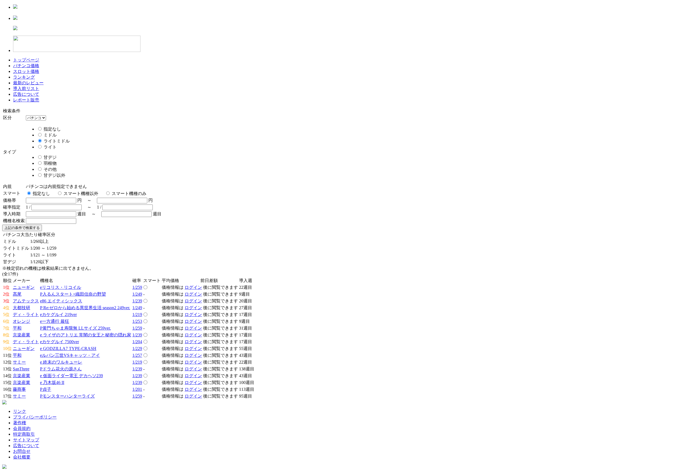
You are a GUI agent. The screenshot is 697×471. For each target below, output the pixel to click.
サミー (19, 362)
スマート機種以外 (80, 193)
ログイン (193, 287)
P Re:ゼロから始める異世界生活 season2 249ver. (85, 307)
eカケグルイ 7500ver (59, 341)
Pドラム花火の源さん (61, 369)
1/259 (137, 287)
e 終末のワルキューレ (61, 362)
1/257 (137, 355)
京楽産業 (21, 335)
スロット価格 (26, 71)
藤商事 (19, 389)
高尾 (17, 294)
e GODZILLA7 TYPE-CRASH (68, 348)
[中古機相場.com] (15, 7)
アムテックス (26, 301)
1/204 (137, 341)
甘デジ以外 (53, 175)
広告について (26, 94)
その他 (49, 169)
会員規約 (21, 428)
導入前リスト (26, 88)
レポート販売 (26, 100)
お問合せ (21, 451)
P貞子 (45, 389)
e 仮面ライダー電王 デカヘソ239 (71, 375)
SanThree (21, 369)
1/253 (137, 321)
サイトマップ (26, 440)
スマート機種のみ (129, 193)
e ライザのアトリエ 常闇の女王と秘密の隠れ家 (85, 335)
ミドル (49, 135)
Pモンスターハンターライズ (67, 396)
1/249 (137, 294)
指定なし (51, 129)
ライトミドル (56, 141)
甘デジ (49, 157)
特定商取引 (24, 434)
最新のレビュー (28, 82)
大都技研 (21, 307)
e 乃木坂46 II (52, 382)
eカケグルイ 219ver (58, 314)
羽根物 (49, 163)
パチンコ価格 (26, 65)
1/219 (137, 314)
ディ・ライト (26, 314)
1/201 (137, 389)
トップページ (26, 60)
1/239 (137, 301)
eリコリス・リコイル (60, 287)
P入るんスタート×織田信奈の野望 (73, 294)
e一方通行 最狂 (54, 321)
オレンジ (21, 321)
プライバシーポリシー (35, 417)
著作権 (19, 422)
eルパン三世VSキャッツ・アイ (70, 355)
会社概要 (21, 457)
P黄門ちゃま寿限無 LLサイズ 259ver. (75, 328)
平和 (17, 328)
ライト (49, 147)
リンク (19, 411)
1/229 (137, 348)
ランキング (24, 77)
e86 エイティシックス (61, 301)
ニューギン (24, 287)
